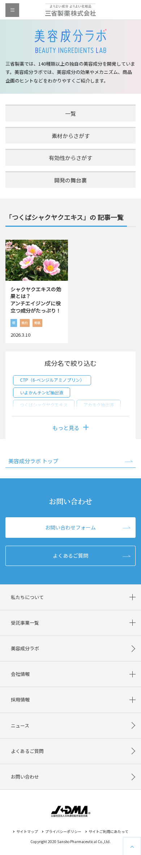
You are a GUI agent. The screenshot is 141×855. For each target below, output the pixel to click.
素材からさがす (71, 135)
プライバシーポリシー (63, 831)
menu (12, 10)
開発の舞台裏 (70, 180)
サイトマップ (27, 831)
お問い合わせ (25, 776)
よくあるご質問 (70, 555)
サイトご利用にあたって (108, 831)
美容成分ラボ (25, 648)
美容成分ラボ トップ (33, 461)
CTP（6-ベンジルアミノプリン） (52, 380)
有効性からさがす (70, 157)
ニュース (20, 725)
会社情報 (20, 673)
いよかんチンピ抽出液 (41, 392)
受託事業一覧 (25, 622)
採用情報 (20, 699)
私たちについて (27, 597)
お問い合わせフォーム (70, 527)
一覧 (70, 113)
